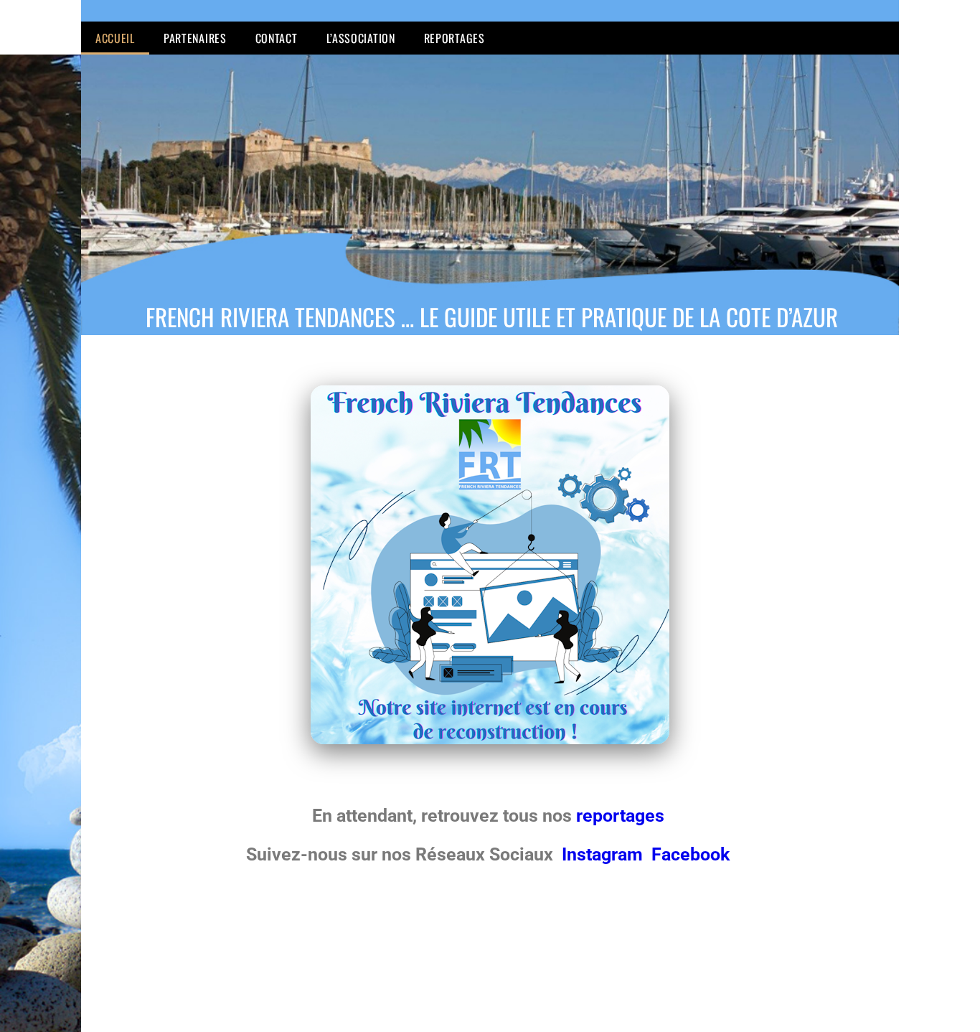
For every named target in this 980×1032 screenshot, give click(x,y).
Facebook (690, 854)
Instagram (604, 854)
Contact (276, 38)
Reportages (454, 38)
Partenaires (195, 38)
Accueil (115, 38)
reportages (622, 815)
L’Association (360, 38)
